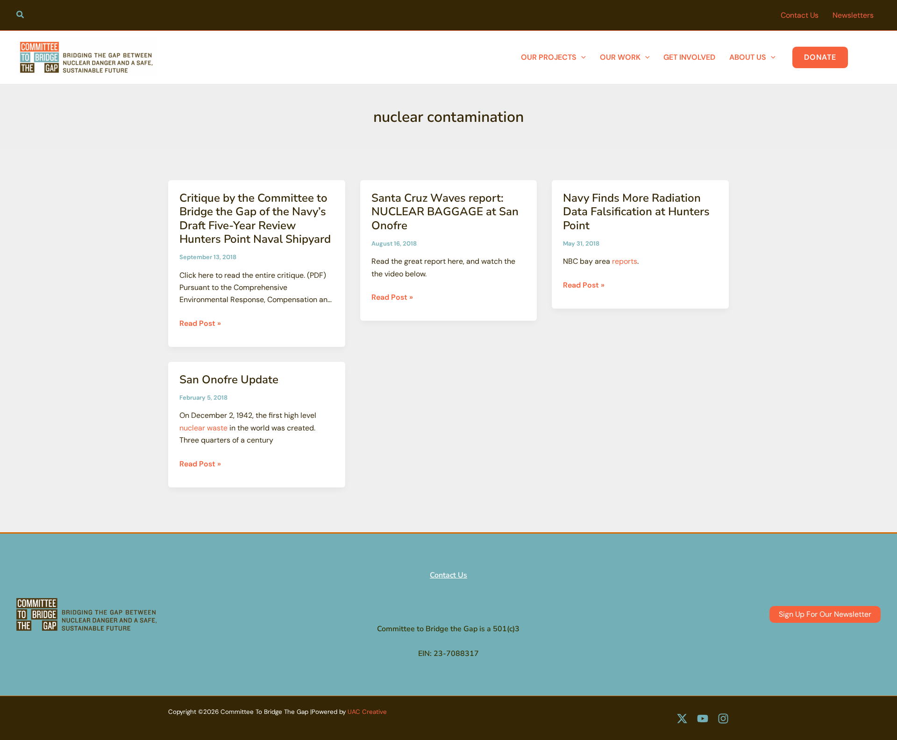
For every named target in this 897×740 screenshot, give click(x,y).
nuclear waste (203, 428)
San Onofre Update (228, 379)
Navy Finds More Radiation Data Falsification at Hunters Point (636, 211)
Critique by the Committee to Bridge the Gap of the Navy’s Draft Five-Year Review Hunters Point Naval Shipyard (255, 218)
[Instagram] (723, 718)
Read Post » (200, 324)
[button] (20, 15)
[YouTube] (702, 718)
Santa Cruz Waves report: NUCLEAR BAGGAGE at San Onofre (445, 211)
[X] (682, 718)
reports (624, 261)
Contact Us (448, 575)
